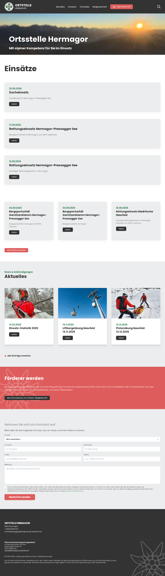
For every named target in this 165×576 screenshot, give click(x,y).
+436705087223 (11, 529)
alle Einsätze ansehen (16, 250)
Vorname (8, 445)
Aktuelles (60, 6)
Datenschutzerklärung (74, 491)
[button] (159, 6)
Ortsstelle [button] (84, 6)
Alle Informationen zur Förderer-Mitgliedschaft (27, 398)
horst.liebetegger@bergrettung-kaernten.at (23, 531)
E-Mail (6, 455)
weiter (14, 104)
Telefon (86, 455)
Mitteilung (8, 465)
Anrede (7, 435)
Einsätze (72, 6)
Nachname (88, 445)
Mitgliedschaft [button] (100, 6)
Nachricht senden (19, 497)
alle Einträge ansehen (19, 355)
